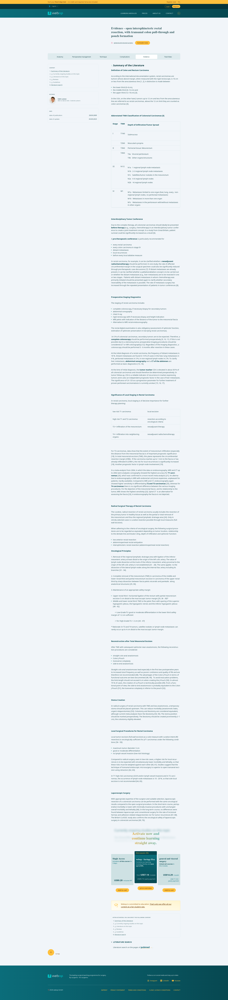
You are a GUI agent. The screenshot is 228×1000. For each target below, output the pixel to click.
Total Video (168, 57)
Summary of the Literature (60, 71)
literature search (56, 85)
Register (176, 6)
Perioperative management (81, 57)
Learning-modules (129, 13)
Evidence (146, 57)
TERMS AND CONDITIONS (137, 990)
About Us (156, 13)
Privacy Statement (118, 990)
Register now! (171, 2)
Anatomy (60, 57)
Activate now (142, 43)
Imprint (104, 990)
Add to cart (122, 890)
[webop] (55, 13)
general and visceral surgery (123, 43)
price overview (146, 888)
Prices (144, 13)
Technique (103, 57)
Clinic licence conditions (159, 990)
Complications (125, 57)
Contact (169, 13)
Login (168, 6)
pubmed (145, 947)
